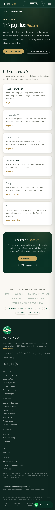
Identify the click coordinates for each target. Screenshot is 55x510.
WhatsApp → (8, 469)
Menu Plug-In (8, 417)
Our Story (7, 434)
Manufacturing (9, 438)
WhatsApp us (27, 265)
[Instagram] (5, 364)
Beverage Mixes (9, 383)
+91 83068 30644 (10, 461)
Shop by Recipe (9, 414)
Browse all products (38, 51)
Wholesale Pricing (10, 406)
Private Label (8, 421)
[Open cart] (25, 3)
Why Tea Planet (9, 441)
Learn (5, 445)
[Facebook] (11, 364)
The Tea (9, 3)
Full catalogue (8, 394)
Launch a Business (10, 403)
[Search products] (42, 3)
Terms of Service (17, 504)
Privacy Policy (5, 504)
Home (5, 11)
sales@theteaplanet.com (13, 465)
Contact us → (27, 258)
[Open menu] (49, 3)
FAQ (4, 449)
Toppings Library (9, 390)
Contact (6, 452)
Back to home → (13, 51)
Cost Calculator (9, 410)
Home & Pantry (9, 386)
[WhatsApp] (17, 364)
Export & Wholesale (11, 425)
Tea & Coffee (8, 379)
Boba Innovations (10, 375)
